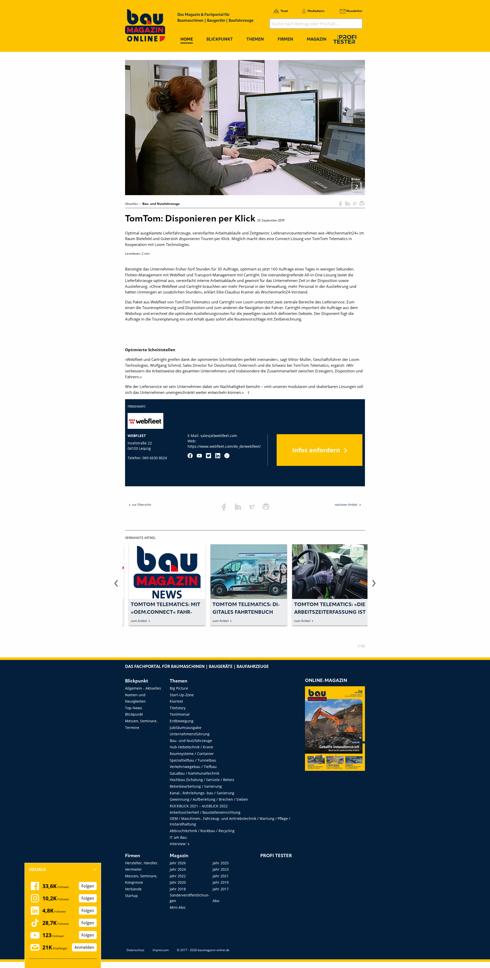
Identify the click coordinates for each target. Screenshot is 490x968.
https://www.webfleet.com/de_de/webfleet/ (224, 446)
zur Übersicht (141, 504)
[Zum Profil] (226, 455)
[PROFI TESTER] (344, 39)
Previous (116, 586)
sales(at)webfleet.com (218, 435)
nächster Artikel (346, 504)
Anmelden (84, 947)
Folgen (87, 886)
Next (374, 586)
